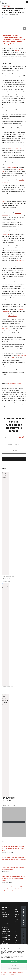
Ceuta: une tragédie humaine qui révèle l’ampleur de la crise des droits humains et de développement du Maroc (14, 889)
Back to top (25, 899)
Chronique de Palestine (14, 383)
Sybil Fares (10, 852)
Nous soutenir (23, 917)
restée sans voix (6, 328)
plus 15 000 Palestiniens (15, 148)
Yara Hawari (5, 14)
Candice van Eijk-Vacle (7, 882)
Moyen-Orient (6, 6)
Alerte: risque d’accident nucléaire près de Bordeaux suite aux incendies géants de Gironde (13, 878)
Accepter (14, 961)
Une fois (20, 437)
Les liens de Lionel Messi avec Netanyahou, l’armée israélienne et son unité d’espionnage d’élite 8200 (14, 859)
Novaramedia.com (11, 380)
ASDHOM (3, 892)
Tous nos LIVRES (13, 822)
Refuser (14, 965)
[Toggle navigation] (27, 2)
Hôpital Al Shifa (12, 316)
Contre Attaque (5, 871)
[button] (26, 946)
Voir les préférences (14, 968)
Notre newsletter (23, 940)
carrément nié (12, 167)
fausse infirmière (21, 355)
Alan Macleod (5, 863)
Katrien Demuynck (7, 803)
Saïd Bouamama (6, 581)
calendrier (11, 357)
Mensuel (8, 437)
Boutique (4, 468)
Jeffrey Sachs (5, 852)
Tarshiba (17, 50)
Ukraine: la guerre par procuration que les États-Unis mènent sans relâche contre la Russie (13, 848)
